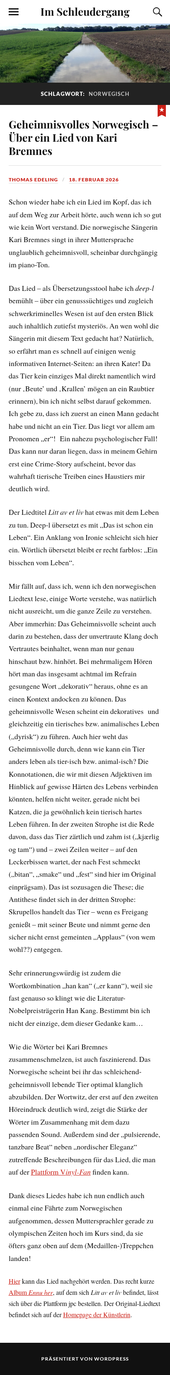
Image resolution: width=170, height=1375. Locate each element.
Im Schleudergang (85, 11)
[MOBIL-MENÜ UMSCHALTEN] (14, 12)
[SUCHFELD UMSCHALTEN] (156, 12)
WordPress (111, 1359)
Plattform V (61, 1172)
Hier (14, 1281)
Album (31, 1292)
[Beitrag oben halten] (162, 110)
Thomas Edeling (33, 179)
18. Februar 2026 (94, 179)
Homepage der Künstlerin (96, 1314)
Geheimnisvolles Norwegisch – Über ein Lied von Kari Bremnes (83, 137)
